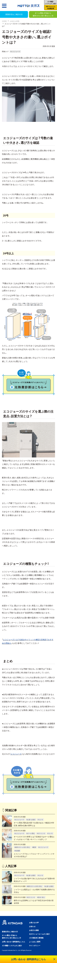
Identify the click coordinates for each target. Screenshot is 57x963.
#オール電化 (31, 833)
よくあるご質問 (34, 941)
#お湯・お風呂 (31, 819)
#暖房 (34, 847)
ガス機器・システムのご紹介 (12, 945)
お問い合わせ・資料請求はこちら (13, 941)
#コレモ (40, 819)
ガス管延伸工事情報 (36, 938)
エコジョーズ (15, 754)
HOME (4, 21)
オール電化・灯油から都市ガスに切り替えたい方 (43, 14)
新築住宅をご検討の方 (14, 14)
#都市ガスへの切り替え (22, 847)
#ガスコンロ (41, 833)
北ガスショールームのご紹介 (39, 934)
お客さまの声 (34, 922)
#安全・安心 (41, 897)
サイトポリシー (34, 945)
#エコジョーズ (15, 51)
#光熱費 (17, 851)
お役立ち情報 (14, 21)
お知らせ (32, 926)
